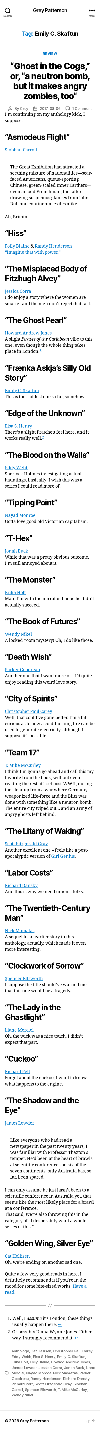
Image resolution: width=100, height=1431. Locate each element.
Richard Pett (17, 1072)
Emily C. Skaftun (22, 391)
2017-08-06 (50, 108)
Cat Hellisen (17, 1256)
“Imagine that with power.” (33, 252)
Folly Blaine (17, 246)
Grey (24, 108)
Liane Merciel (19, 1030)
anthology (20, 1351)
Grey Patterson (50, 10)
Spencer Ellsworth (24, 979)
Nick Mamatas (19, 931)
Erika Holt (15, 592)
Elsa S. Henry (18, 426)
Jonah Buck (16, 551)
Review (50, 54)
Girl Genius (63, 856)
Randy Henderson (53, 246)
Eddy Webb (16, 468)
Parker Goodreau (22, 670)
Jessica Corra (18, 291)
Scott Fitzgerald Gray (26, 844)
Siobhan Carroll (21, 150)
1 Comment (82, 108)
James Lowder (19, 1123)
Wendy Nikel (18, 634)
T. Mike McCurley (23, 765)
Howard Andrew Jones (28, 333)
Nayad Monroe (20, 515)
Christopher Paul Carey (28, 711)
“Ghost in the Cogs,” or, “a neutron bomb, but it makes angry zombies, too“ (50, 81)
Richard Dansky (21, 885)
